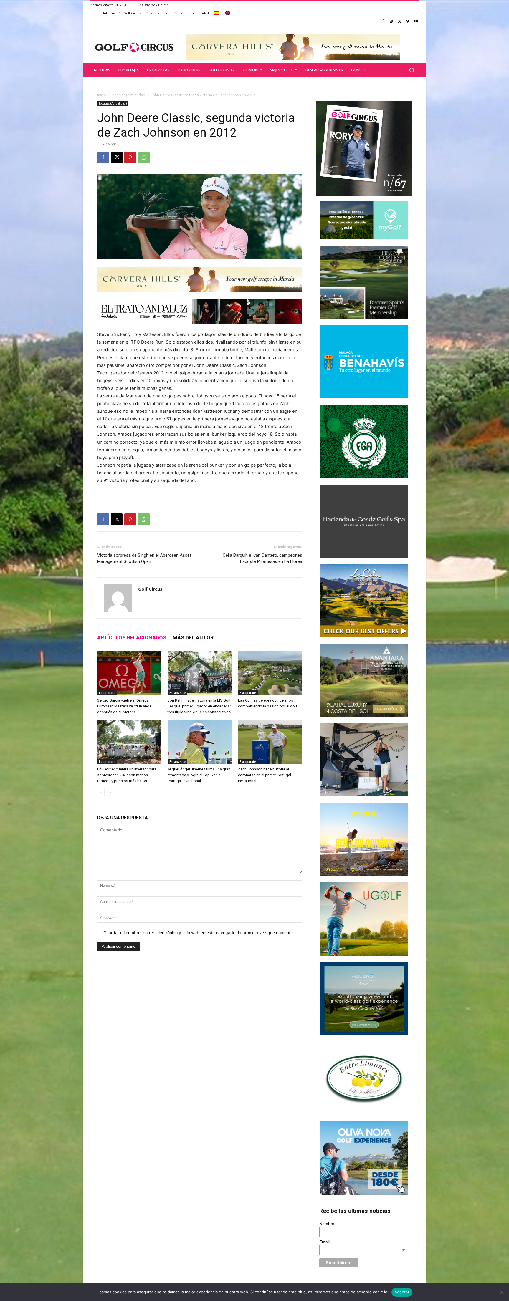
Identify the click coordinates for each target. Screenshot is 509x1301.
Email (362, 1241)
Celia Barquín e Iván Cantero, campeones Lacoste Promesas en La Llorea (262, 558)
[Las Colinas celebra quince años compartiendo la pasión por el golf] (270, 673)
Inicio (101, 94)
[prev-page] (101, 792)
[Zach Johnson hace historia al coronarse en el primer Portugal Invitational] (270, 742)
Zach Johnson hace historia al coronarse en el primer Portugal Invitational (264, 775)
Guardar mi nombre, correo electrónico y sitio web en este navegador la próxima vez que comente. (198, 932)
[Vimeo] (407, 21)
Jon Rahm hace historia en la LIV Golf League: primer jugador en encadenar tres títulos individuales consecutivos (199, 706)
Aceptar (401, 1292)
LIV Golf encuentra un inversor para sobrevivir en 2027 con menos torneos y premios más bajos (126, 775)
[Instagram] (391, 21)
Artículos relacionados (131, 637)
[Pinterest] (130, 157)
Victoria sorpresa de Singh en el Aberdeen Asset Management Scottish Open (144, 558)
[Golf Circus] (134, 47)
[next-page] (110, 792)
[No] (502, 1292)
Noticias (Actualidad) (129, 94)
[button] (412, 70)
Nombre (326, 1223)
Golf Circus (150, 589)
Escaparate (107, 693)
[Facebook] (383, 21)
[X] (399, 21)
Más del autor (193, 637)
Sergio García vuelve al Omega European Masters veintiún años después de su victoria (124, 706)
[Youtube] (415, 21)
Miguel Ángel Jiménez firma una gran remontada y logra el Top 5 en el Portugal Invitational (199, 775)
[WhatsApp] (144, 157)
